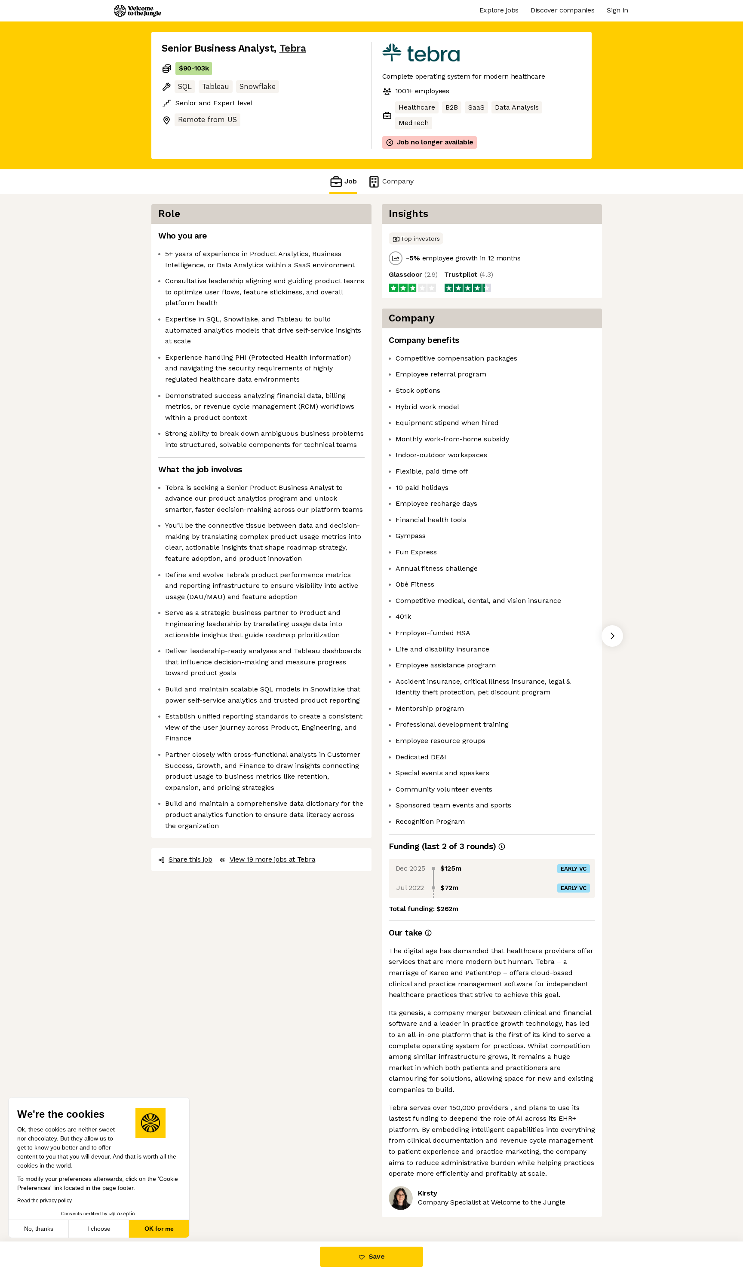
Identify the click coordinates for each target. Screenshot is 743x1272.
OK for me (159, 1228)
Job (350, 181)
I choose (99, 1228)
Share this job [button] (190, 859)
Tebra (292, 48)
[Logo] (137, 11)
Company (398, 181)
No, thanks (38, 1228)
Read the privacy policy (44, 1201)
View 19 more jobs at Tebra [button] (273, 859)
